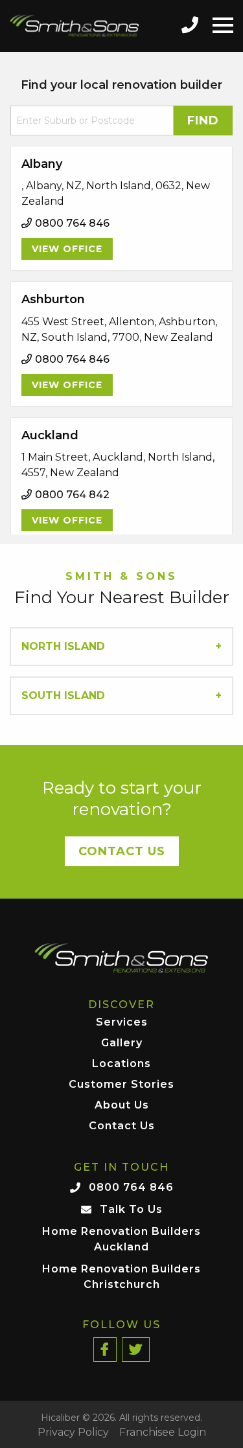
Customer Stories (121, 1084)
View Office (67, 249)
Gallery (122, 1043)
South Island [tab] (63, 695)
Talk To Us (131, 1209)
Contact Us (121, 851)
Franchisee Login (162, 1432)
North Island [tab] (63, 646)
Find (203, 120)
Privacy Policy (73, 1432)
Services (122, 1022)
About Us (122, 1105)
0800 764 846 (131, 1187)
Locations (121, 1064)
